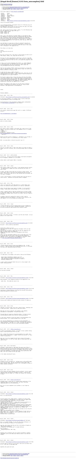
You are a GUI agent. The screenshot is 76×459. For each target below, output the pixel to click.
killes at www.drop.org (15, 329)
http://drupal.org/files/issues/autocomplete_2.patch (17, 298)
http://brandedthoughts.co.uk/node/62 (8, 113)
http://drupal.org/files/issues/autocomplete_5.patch (18, 20)
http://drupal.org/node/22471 (8, 102)
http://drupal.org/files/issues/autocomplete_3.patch (17, 393)
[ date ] (11, 455)
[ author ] (21, 455)
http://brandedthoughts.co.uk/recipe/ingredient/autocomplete (13, 133)
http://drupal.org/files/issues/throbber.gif (15, 420)
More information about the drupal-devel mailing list (9, 458)
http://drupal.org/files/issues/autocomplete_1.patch (17, 288)
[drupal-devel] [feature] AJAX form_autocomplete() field (19, 453)
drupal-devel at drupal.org (7, 4)
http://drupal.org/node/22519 (17, 11)
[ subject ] (18, 455)
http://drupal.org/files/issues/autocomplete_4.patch (17, 441)
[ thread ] (14, 455)
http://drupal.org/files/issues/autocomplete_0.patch (17, 277)
